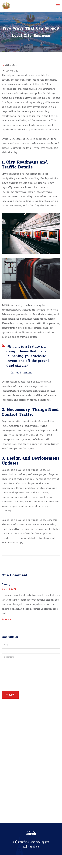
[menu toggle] (58, 6)
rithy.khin (11, 65)
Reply (7, 619)
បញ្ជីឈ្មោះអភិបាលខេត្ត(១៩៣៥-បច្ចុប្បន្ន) (31, 842)
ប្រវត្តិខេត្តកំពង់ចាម (31, 847)
